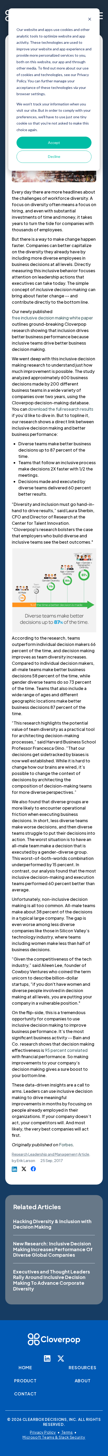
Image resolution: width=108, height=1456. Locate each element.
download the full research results (60, 409)
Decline (54, 156)
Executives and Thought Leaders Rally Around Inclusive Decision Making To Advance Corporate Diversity (51, 1280)
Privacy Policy (43, 1432)
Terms (67, 1432)
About (83, 1380)
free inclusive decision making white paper (52, 317)
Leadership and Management (53, 1154)
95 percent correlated (66, 1050)
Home (25, 1367)
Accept (54, 142)
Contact (25, 1393)
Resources (82, 1367)
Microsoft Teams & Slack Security (54, 1437)
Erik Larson (26, 1160)
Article (83, 1154)
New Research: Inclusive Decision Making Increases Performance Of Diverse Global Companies (53, 1249)
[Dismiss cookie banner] (89, 20)
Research (20, 1154)
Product (25, 1380)
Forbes (66, 1144)
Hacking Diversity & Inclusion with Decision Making (52, 1224)
